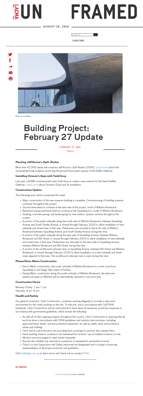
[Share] (11, 66)
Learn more (102, 167)
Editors (70, 151)
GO (95, 35)
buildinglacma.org (30, 353)
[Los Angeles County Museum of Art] (16, 11)
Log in (58, 374)
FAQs (86, 353)
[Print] (11, 78)
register (67, 374)
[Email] (11, 72)
